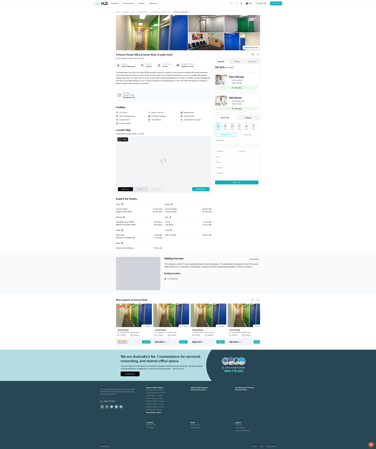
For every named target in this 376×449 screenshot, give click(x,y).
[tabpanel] (236, 67)
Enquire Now (276, 3)
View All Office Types (153, 412)
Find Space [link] (114, 3)
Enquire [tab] (248, 118)
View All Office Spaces (199, 390)
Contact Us (238, 425)
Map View (125, 189)
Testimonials (150, 427)
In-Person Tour (226, 135)
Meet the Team (151, 425)
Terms (261, 446)
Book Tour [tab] (225, 118)
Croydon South (143, 12)
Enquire (146, 342)
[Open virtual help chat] (371, 444)
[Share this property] (252, 54)
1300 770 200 (237, 83)
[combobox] (236, 140)
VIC (133, 12)
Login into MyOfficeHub (242, 430)
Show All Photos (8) (251, 47)
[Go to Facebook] (121, 407)
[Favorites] (236, 3)
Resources (153, 3)
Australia (126, 12)
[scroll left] (252, 300)
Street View (155, 189)
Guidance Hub (195, 427)
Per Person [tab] (252, 62)
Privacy (254, 446)
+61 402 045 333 (238, 101)
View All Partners (241, 390)
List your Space (240, 427)
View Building (254, 259)
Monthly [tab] (221, 62)
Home (118, 12)
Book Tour (236, 182)
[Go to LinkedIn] (116, 407)
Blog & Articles (195, 425)
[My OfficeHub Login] (242, 3)
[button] (188, 32)
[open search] (231, 3)
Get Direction (201, 189)
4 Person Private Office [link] (181, 12)
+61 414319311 (237, 80)
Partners (142, 3)
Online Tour (248, 135)
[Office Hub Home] (101, 3)
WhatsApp (238, 88)
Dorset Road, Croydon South (160, 12)
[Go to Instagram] (102, 407)
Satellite (140, 189)
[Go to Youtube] (112, 407)
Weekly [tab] (237, 62)
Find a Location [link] (128, 3)
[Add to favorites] (258, 54)
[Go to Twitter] (107, 407)
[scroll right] (258, 300)
